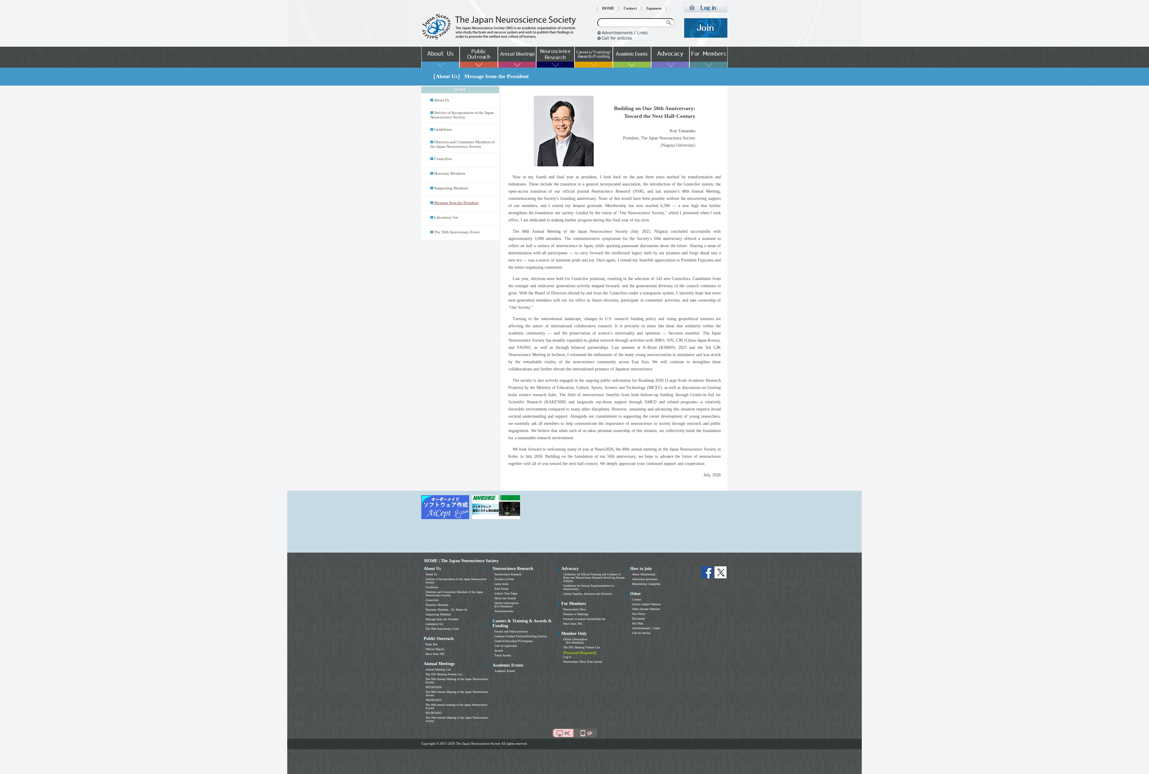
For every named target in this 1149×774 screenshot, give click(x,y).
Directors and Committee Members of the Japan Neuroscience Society (462, 144)
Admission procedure (644, 579)
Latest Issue (501, 584)
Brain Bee (431, 644)
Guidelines (443, 129)
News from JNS (435, 654)
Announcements (503, 611)
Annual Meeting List (438, 669)
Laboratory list (446, 217)
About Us (441, 100)
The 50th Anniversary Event (457, 232)
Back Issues (501, 588)
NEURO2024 (433, 700)
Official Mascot (434, 649)
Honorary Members (449, 173)
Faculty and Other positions (511, 631)
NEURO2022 (433, 712)
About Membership (643, 574)
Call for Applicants (505, 645)
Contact (630, 8)
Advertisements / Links (646, 628)
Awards (498, 650)
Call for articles (641, 633)
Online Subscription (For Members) (506, 604)
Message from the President (442, 619)
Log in (567, 657)
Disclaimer (638, 618)
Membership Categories (646, 584)
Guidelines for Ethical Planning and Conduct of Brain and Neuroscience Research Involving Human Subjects (594, 578)
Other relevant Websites (646, 609)
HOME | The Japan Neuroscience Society (461, 561)
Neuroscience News (574, 609)
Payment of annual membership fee (584, 619)
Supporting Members (451, 188)
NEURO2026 (433, 687)
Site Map (637, 623)
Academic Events (504, 671)
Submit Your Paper (505, 593)
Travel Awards (502, 655)
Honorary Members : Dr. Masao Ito (446, 609)
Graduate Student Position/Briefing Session (520, 636)
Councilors (443, 159)
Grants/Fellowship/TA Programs (513, 641)
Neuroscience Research (507, 574)
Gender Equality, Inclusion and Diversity (587, 593)
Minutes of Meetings (575, 614)
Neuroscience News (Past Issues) (582, 661)
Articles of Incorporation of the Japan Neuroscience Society (462, 115)
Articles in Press (504, 579)
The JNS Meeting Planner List (443, 674)
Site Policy (638, 613)
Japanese (654, 8)
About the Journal (505, 598)
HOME (608, 8)
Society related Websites (646, 604)
